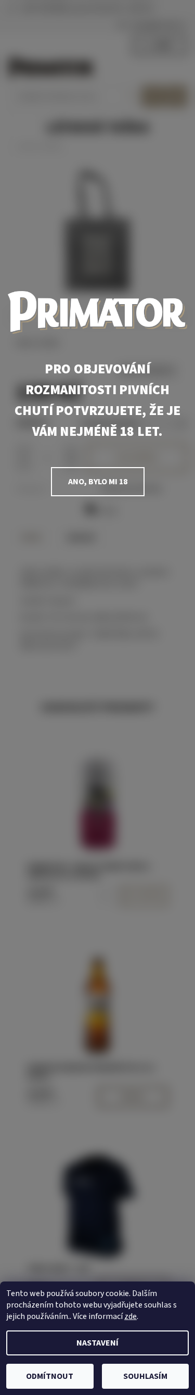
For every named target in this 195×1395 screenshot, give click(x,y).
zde (130, 1316)
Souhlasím (145, 1376)
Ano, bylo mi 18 (97, 481)
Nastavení (97, 1343)
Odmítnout (49, 1376)
